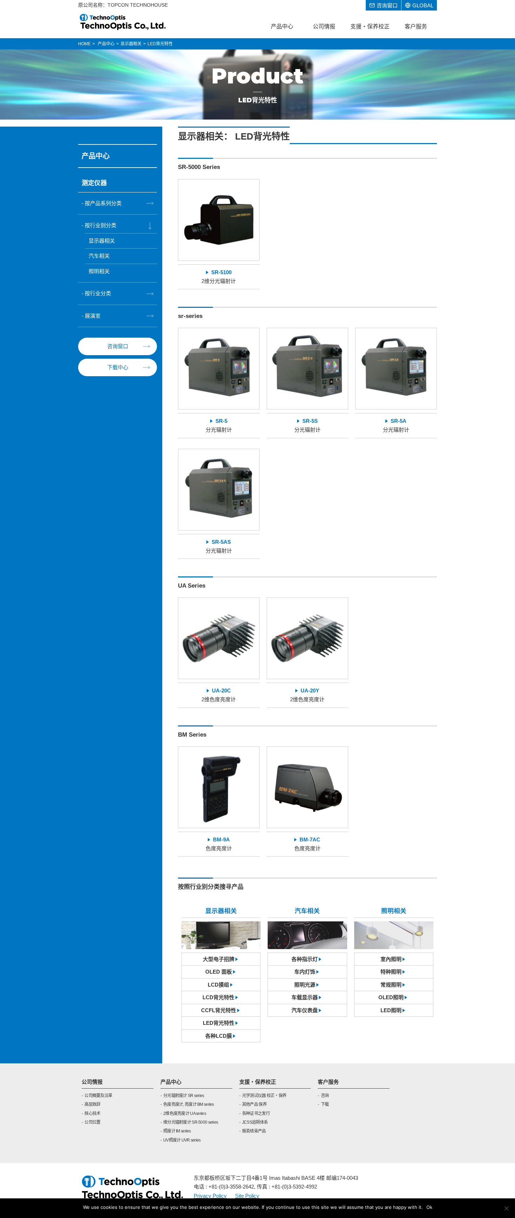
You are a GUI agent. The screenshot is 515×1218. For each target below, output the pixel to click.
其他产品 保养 (254, 1104)
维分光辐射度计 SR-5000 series (190, 1122)
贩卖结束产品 (254, 1131)
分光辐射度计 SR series (183, 1095)
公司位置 (92, 1122)
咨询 (325, 1095)
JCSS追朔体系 (255, 1122)
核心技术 (92, 1113)
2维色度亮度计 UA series (184, 1113)
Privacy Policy (210, 1196)
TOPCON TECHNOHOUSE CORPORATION (123, 21)
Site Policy (247, 1196)
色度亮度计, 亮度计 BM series (188, 1104)
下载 (325, 1104)
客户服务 (328, 1082)
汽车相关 (99, 256)
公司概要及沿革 (98, 1095)
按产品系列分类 (103, 203)
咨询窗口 (117, 346)
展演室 (93, 316)
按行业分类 (98, 293)
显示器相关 (102, 241)
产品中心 (170, 1082)
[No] (506, 1208)
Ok (429, 1207)
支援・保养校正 (257, 1082)
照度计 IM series (177, 1131)
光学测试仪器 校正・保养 (264, 1095)
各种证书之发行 (256, 1113)
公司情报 (92, 1082)
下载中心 (117, 367)
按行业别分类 (100, 225)
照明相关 (99, 271)
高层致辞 (92, 1104)
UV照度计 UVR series (181, 1140)
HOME (84, 43)
